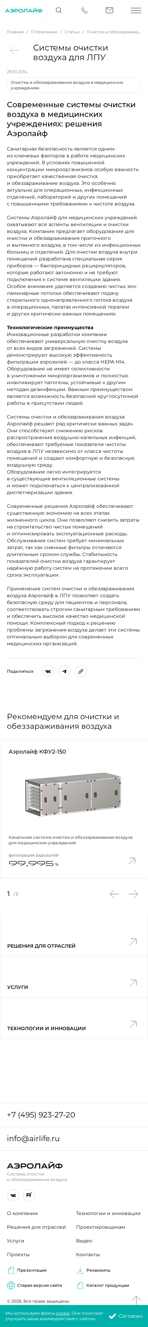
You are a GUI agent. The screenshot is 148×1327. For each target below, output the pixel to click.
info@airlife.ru (33, 1138)
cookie (63, 1313)
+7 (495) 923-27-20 (41, 1114)
